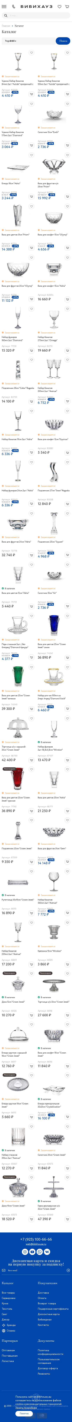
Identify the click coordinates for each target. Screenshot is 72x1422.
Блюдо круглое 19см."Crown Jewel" (15, 1105)
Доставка (43, 1293)
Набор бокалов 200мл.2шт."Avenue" (47, 390)
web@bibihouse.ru (36, 1244)
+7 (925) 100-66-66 (36, 1239)
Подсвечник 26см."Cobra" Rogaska (18, 388)
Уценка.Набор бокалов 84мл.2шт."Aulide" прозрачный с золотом (17, 83)
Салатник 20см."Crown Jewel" (52, 1155)
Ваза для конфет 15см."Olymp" (52, 234)
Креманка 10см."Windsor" (50, 951)
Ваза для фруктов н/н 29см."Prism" (48, 185)
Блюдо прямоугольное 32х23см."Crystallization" (49, 1105)
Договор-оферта (48, 1368)
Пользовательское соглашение (49, 1361)
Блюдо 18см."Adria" (11, 183)
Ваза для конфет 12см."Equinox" (53, 439)
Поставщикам (10, 1356)
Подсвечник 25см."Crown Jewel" (17, 848)
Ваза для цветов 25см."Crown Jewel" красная (16, 799)
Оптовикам (8, 1350)
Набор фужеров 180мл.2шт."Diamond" (12, 339)
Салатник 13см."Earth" (48, 132)
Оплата (42, 1298)
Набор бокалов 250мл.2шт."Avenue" (11, 953)
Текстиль (7, 1309)
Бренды (11, 1325)
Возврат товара (47, 1303)
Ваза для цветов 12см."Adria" (15, 593)
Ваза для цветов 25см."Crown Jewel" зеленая (16, 697)
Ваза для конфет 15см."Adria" (52, 286)
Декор (5, 1319)
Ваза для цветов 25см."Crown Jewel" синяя (52, 646)
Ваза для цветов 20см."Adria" (52, 797)
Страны (11, 1331)
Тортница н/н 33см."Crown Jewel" (53, 1002)
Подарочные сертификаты (53, 1309)
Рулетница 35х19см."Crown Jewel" (18, 899)
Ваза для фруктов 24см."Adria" (16, 541)
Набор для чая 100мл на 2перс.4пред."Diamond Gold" (52, 697)
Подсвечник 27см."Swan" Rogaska (54, 490)
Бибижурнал (45, 1319)
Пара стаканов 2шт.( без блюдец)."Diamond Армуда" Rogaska (15, 646)
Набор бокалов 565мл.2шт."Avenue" (47, 901)
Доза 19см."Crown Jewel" (13, 1205)
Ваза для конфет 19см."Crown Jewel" (52, 1054)
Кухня (5, 1303)
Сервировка (8, 1298)
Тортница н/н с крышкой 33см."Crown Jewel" (14, 748)
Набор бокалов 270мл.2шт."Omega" (47, 339)
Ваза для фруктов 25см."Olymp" (17, 286)
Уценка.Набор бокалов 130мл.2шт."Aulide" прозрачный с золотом (53, 83)
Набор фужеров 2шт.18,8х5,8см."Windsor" (50, 748)
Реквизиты (44, 1374)
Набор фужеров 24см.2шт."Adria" (18, 490)
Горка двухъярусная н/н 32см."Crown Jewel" (49, 1207)
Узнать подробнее (26, 1408)
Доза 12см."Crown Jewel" (13, 1002)
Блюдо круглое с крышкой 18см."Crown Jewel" (14, 1054)
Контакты (43, 1325)
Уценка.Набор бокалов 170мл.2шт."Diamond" (13, 134)
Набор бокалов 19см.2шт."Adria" (17, 439)
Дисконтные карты (49, 1314)
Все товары (8, 1293)
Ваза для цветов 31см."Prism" (16, 234)
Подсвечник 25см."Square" (50, 541)
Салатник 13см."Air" (47, 593)
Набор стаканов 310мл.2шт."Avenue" (11, 1157)
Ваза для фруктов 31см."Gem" (52, 848)
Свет (4, 1314)
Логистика (8, 1361)
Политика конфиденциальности (50, 1352)
